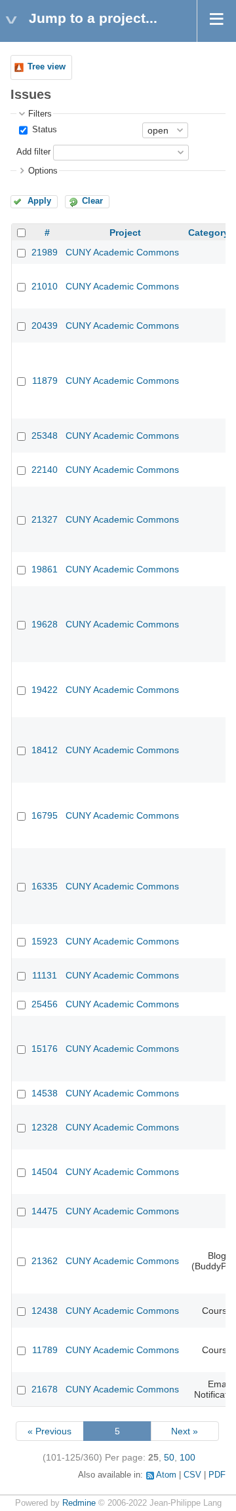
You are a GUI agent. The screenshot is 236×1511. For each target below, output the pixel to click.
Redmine (79, 1503)
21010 (44, 286)
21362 (44, 1261)
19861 (44, 569)
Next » (184, 1431)
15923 (44, 941)
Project (125, 232)
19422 (44, 689)
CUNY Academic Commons (122, 252)
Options (43, 171)
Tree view (47, 66)
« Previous (49, 1431)
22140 (44, 469)
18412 (44, 750)
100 (187, 1457)
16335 (44, 886)
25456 (44, 1004)
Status (43, 129)
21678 (44, 1389)
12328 (44, 1127)
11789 (45, 1350)
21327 (44, 519)
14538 (44, 1093)
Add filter (33, 152)
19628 (44, 624)
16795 (44, 815)
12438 (44, 1310)
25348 (44, 435)
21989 (44, 252)
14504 (44, 1171)
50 (169, 1457)
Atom (166, 1475)
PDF (217, 1475)
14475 (44, 1211)
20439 (44, 325)
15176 (44, 1048)
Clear (92, 201)
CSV (192, 1475)
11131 (44, 975)
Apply (39, 201)
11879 (45, 380)
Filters (40, 114)
